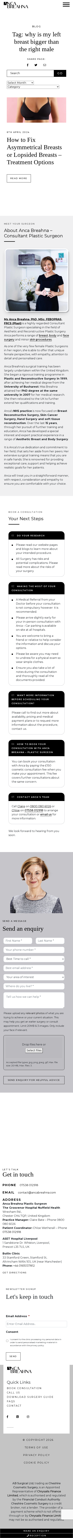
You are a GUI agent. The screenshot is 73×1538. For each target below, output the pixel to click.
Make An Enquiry (36, 1531)
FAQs (11, 1401)
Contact (14, 1405)
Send (13, 1356)
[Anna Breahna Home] (17, 5)
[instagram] (28, 1416)
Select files (34, 1050)
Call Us (13, 1392)
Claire (21, 806)
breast (43, 335)
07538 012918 (34, 810)
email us (46, 814)
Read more (18, 178)
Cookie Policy (36, 1462)
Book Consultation (24, 1388)
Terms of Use (36, 1447)
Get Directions (15, 1272)
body (52, 335)
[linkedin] (17, 1416)
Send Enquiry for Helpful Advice (34, 1080)
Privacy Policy (36, 1455)
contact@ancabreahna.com (37, 1192)
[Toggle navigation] (66, 5)
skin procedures (41, 339)
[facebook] (7, 1416)
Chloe (16, 810)
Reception (38, 1535)
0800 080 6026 (40, 806)
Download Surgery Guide (30, 1397)
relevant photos (35, 1013)
